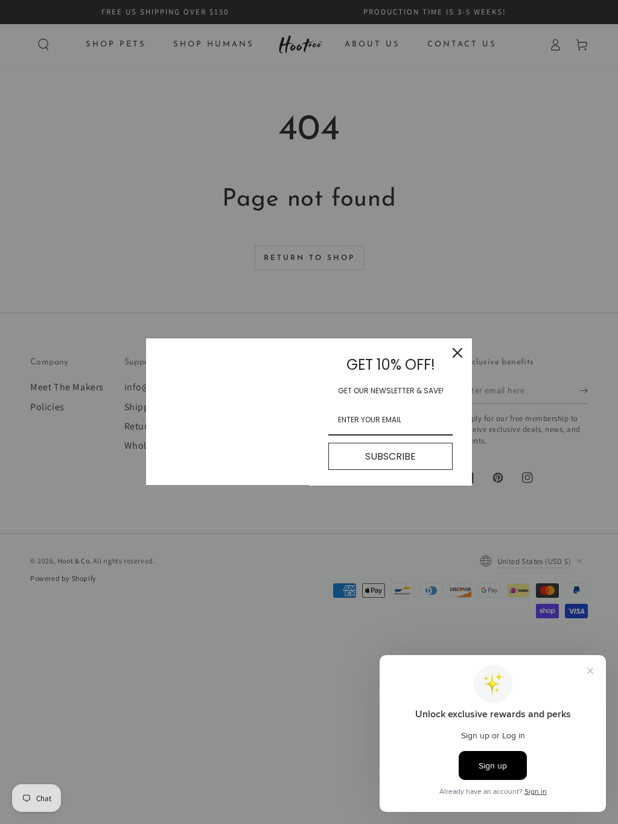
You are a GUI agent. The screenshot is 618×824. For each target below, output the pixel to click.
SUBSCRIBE (390, 456)
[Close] (457, 352)
